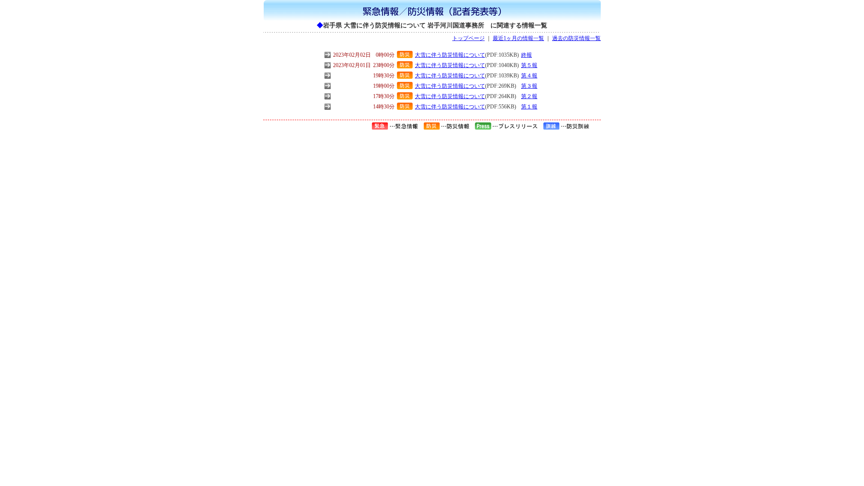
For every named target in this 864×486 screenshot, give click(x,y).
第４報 (529, 75)
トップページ (468, 38)
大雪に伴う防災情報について (450, 55)
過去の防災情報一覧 (576, 38)
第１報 (529, 107)
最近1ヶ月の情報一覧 (518, 38)
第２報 (529, 96)
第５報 (529, 65)
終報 (526, 55)
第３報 (529, 86)
